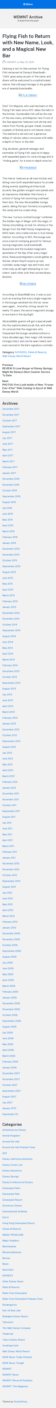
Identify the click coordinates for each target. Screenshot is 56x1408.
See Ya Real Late (11, 1310)
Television (7, 1322)
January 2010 (9, 927)
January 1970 (9, 1108)
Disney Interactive (12, 1170)
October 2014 (9, 624)
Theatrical (7, 1333)
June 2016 (7, 513)
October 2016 (9, 490)
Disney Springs (10, 1176)
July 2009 (7, 962)
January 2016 (9, 543)
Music (5, 1264)
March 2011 (8, 846)
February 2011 (9, 851)
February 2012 (10, 782)
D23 (4, 1153)
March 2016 (8, 531)
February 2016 (10, 537)
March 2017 (8, 461)
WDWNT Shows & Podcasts (17, 1380)
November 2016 (10, 484)
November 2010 (10, 869)
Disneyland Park (11, 1194)
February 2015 (10, 601)
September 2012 (11, 741)
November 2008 (11, 1009)
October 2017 (9, 420)
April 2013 (7, 706)
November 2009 (11, 939)
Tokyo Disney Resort (13, 1339)
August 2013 (9, 688)
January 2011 (9, 857)
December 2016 (10, 478)
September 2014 (11, 630)
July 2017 (7, 438)
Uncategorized (10, 1345)
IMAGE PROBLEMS (12, 1234)
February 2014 (10, 665)
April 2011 (7, 840)
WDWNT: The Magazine (15, 1386)
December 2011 (10, 793)
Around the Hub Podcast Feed (18, 1147)
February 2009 (10, 991)
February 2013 (10, 718)
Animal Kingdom (11, 1135)
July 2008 (7, 1032)
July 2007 (7, 1102)
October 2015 (9, 560)
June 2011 (7, 828)
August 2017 (9, 432)
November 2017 (10, 414)
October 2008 (10, 1015)
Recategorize (9, 1304)
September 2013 (11, 683)
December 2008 (11, 1003)
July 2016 (7, 508)
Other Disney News (12, 1281)
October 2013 (9, 677)
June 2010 (7, 898)
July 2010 (7, 892)
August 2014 (9, 636)
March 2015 (8, 595)
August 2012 (9, 747)
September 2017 (11, 426)
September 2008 (11, 1021)
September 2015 (11, 566)
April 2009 (8, 980)
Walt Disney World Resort (16, 356)
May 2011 (7, 834)
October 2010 (9, 875)
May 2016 (7, 519)
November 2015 (10, 554)
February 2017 (10, 467)
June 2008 (8, 1038)
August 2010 (9, 886)
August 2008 (9, 1026)
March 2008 (8, 1056)
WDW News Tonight (13, 1363)
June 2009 (8, 968)
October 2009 (10, 945)
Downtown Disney (12, 1205)
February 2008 (10, 1061)
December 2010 (10, 863)
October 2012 (9, 735)
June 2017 (7, 443)
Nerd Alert (8, 1269)
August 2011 (8, 817)
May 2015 (7, 583)
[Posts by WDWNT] (4, 62)
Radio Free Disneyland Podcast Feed (22, 1298)
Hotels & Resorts (11, 1229)
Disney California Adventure (17, 1159)
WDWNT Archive (28, 17)
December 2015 (11, 548)
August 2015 (9, 572)
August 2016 (9, 502)
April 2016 (7, 525)
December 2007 (11, 1073)
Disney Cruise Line (12, 1165)
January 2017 (9, 473)
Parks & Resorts (37, 352)
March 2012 (8, 776)
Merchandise (9, 1246)
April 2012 (7, 770)
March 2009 (8, 986)
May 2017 (7, 449)
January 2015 (9, 607)
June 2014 (7, 642)
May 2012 (7, 764)
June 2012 (7, 758)
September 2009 (11, 951)
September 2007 (11, 1091)
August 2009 (9, 956)
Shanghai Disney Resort (15, 1316)
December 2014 (10, 613)
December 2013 (10, 671)
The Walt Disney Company (16, 1328)
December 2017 (10, 409)
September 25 (10, 1114)
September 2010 (11, 881)
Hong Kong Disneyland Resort (18, 1223)
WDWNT (12, 62)
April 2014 (7, 653)
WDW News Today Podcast (17, 1357)
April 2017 (7, 455)
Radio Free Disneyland (14, 1293)
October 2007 (9, 1085)
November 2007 (11, 1079)
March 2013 (8, 712)
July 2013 (7, 694)
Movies (6, 1258)
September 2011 (11, 811)
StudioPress (20, 1401)
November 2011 (10, 799)
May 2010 (7, 904)
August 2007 (9, 1096)
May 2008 (7, 1044)
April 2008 (8, 1050)
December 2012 (10, 729)
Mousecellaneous (11, 1252)
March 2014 (8, 659)
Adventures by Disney (14, 1130)
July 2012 (7, 752)
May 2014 (7, 648)
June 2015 (7, 578)
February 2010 (10, 921)
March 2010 (8, 916)
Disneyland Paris (11, 1188)
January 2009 (9, 997)
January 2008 (9, 1067)
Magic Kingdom (10, 1240)
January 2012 (9, 787)
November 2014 (10, 618)
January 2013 (9, 723)
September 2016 (11, 496)
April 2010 (7, 910)
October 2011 (9, 805)
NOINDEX (21, 352)
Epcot (5, 1217)
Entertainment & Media (14, 1211)
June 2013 (7, 700)
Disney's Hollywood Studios (17, 1182)
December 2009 (11, 933)
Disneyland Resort (12, 1199)
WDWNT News (10, 1374)
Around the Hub (10, 1141)
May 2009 (7, 974)
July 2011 (7, 822)
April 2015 (7, 589)
